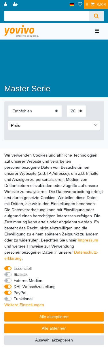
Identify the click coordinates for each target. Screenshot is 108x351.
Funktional (23, 298)
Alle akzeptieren (54, 316)
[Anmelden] (6, 4)
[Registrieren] (16, 4)
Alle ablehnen (54, 328)
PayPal (20, 292)
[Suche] (96, 16)
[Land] (72, 4)
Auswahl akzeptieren (54, 340)
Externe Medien (28, 280)
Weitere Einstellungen (24, 304)
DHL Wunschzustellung (35, 286)
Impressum (88, 240)
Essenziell (23, 268)
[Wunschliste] (80, 4)
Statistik (21, 274)
